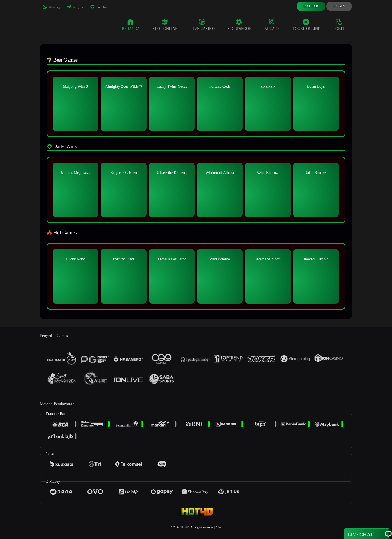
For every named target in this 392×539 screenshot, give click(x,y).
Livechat (101, 7)
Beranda (131, 29)
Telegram (78, 7)
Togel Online (306, 29)
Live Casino (203, 29)
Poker (339, 29)
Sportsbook (239, 29)
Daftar (310, 6)
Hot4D (185, 527)
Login (339, 6)
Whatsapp (54, 7)
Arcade (272, 29)
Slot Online (165, 29)
